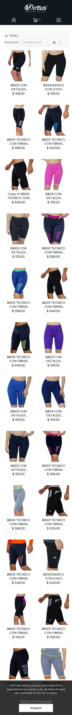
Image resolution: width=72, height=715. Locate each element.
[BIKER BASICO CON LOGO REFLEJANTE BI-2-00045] (53, 65)
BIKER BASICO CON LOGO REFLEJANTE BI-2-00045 (53, 91)
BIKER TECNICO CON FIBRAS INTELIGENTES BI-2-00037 (18, 145)
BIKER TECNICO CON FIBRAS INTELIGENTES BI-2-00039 (18, 634)
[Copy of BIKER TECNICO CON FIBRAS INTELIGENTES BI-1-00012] (18, 174)
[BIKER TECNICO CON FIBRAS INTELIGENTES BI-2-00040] (53, 663)
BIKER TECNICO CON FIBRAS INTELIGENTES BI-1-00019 (53, 526)
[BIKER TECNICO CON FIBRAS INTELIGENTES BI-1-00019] (53, 500)
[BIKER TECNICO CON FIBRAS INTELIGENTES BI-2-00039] (18, 609)
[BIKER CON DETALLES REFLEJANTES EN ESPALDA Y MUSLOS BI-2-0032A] (18, 65)
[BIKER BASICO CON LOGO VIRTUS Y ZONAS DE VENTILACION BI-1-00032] (53, 555)
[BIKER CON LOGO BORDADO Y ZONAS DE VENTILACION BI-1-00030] (18, 663)
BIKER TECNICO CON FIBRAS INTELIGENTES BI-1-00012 (53, 145)
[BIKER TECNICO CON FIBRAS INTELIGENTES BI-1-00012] (53, 120)
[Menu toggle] (58, 20)
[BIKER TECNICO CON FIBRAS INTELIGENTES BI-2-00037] (18, 120)
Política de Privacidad (36, 701)
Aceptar (35, 708)
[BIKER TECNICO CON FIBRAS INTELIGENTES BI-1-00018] (53, 609)
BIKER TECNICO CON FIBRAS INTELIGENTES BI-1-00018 (53, 634)
